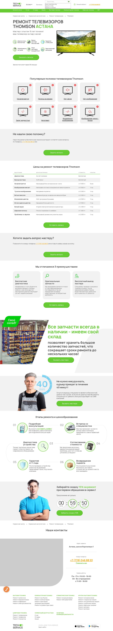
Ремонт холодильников (86, 598)
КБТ (99, 10)
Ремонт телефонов (19, 617)
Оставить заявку (56, 225)
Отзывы (35, 10)
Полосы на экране (45, 99)
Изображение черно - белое (90, 119)
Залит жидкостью (23, 120)
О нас (27, 10)
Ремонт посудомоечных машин (88, 601)
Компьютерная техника (71, 10)
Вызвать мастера (60, 360)
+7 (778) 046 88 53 (94, 4)
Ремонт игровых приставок (44, 605)
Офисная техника (88, 10)
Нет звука (68, 99)
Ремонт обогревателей (64, 600)
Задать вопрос (56, 152)
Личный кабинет (81, 4)
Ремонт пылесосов (19, 598)
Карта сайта (42, 627)
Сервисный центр (19, 16)
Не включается (23, 99)
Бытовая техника (54, 10)
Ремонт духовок (83, 607)
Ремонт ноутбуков (41, 598)
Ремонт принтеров (41, 601)
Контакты (39, 4)
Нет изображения (90, 99)
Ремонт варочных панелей (87, 605)
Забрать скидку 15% (69, 513)
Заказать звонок (26, 57)
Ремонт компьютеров (42, 600)
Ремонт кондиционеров (64, 598)
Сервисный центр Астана (37, 16)
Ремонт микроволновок (21, 600)
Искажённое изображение (67, 119)
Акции (44, 10)
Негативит (45, 120)
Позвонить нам (81, 563)
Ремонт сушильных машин (87, 603)
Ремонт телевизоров (56, 16)
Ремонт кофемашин (19, 601)
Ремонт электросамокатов (22, 603)
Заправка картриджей (42, 603)
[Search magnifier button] (68, 2)
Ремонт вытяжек (83, 609)
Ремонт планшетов (19, 619)
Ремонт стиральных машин (87, 600)
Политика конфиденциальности (64, 613)
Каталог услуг (17, 10)
